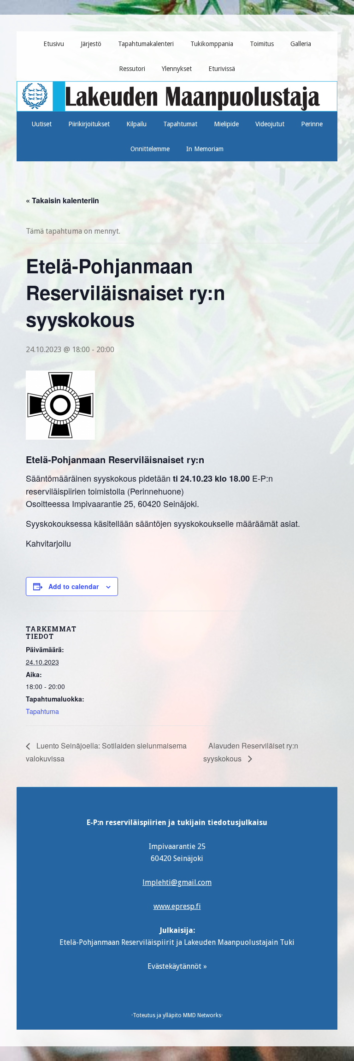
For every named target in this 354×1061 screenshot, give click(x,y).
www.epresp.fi (177, 906)
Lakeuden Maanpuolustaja (177, 92)
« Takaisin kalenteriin (62, 200)
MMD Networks (202, 1015)
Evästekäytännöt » (177, 966)
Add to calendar (73, 586)
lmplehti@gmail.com (177, 882)
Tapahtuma (42, 711)
